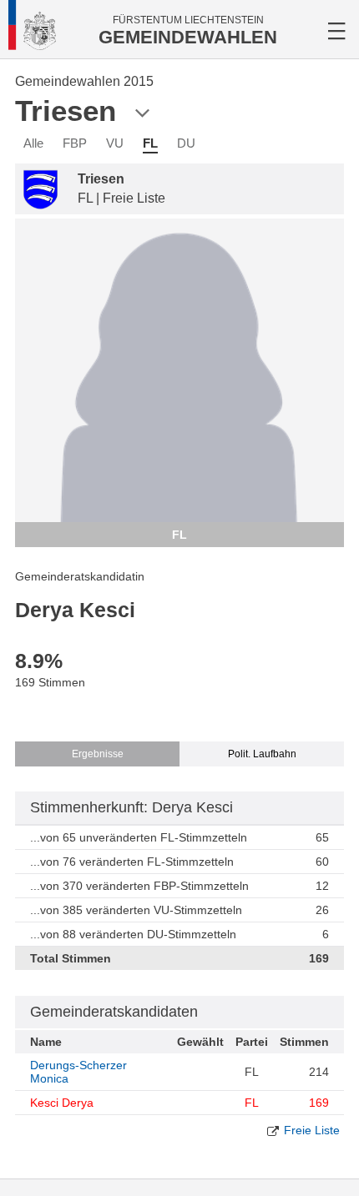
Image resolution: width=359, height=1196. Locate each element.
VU (115, 143)
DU (186, 143)
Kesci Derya (62, 1102)
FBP (75, 143)
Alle (33, 143)
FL (150, 143)
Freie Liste (312, 1130)
